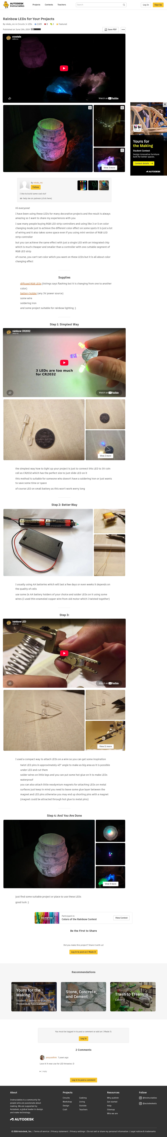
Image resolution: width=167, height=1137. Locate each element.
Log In (146, 4)
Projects (36, 4)
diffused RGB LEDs (30, 283)
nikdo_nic (10, 24)
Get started (112, 1101)
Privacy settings (77, 1131)
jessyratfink (51, 1057)
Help (109, 1105)
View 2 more (105, 455)
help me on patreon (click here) (37, 198)
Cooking (83, 1097)
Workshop (67, 1101)
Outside (82, 1105)
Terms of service (41, 1131)
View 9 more (110, 883)
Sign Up (158, 4)
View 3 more (109, 167)
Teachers (62, 4)
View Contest (121, 917)
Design (66, 1105)
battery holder (28, 293)
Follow (36, 187)
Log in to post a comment (83, 1080)
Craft (65, 1109)
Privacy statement (59, 1131)
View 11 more (105, 746)
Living (82, 1101)
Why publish (113, 1097)
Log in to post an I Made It (83, 952)
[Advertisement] (148, 139)
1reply (44, 1071)
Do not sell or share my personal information (107, 1131)
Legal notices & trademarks (143, 1131)
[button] (123, 29)
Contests (49, 4)
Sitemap (111, 1109)
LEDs (30, 24)
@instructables (150, 1097)
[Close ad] (165, 104)
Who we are (112, 1113)
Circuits (21, 24)
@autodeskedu (150, 1103)
